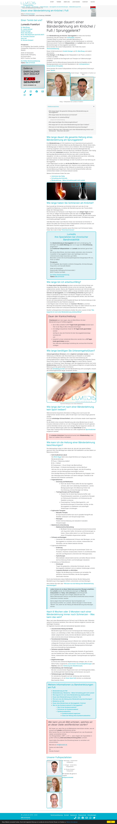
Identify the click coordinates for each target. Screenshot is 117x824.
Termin (59, 1)
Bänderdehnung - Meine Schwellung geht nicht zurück (68, 180)
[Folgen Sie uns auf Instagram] (31, 91)
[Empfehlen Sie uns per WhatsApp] (25, 94)
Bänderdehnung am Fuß (75, 6)
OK (111, 822)
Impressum (73, 815)
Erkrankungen (35, 6)
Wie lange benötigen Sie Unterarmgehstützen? (63, 122)
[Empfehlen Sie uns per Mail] (43, 91)
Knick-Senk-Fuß (71, 678)
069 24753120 (59, 276)
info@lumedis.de (62, 745)
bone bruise (72, 664)
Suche (93, 1)
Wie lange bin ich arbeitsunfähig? (59, 117)
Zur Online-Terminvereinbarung (59, 275)
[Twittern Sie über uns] (31, 94)
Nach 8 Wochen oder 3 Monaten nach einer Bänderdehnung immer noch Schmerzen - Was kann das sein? (71, 130)
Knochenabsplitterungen (84, 664)
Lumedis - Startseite (25, 6)
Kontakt (85, 1)
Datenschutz (82, 815)
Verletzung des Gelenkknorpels (72, 666)
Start (52, 1)
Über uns (67, 1)
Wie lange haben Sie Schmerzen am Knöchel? (63, 115)
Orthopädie (70, 37)
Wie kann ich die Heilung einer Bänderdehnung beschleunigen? (68, 127)
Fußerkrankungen (44, 6)
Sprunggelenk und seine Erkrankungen (59, 6)
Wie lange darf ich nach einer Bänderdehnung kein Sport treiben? (69, 124)
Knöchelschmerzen (68, 230)
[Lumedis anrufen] (25, 91)
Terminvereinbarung (53, 48)
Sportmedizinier (91, 429)
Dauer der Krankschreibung (58, 119)
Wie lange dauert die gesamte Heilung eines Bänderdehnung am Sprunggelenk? (68, 111)
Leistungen (76, 1)
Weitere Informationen (72, 822)
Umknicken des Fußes (58, 176)
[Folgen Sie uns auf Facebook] (37, 91)
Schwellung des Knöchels (59, 178)
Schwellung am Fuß (59, 369)
